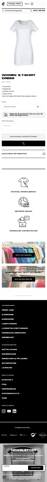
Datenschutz (10, 393)
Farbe (4, 102)
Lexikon (7, 367)
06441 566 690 (39, 11)
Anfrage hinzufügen (23, 136)
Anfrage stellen (14, 4)
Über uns (8, 310)
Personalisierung (14, 333)
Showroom (9, 363)
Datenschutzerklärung (27, 476)
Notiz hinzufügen (8, 121)
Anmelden (35, 467)
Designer (8, 319)
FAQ (4, 384)
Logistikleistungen (15, 328)
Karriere (8, 314)
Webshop (8, 337)
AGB (4, 398)
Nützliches (9, 349)
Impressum (9, 389)
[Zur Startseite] (3, 4)
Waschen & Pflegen (14, 358)
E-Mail (7, 466)
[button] (4, 477)
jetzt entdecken (23, 255)
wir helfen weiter (23, 279)
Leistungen (9, 323)
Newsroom (9, 354)
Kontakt (7, 380)
